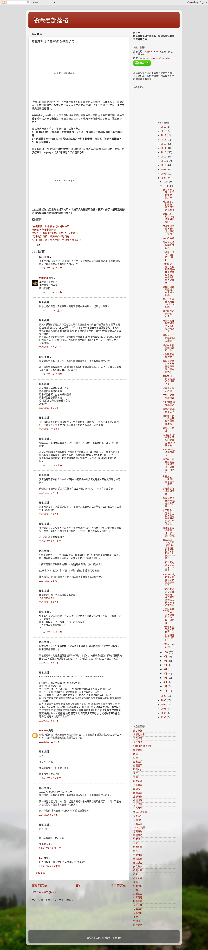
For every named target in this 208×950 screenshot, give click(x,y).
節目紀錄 (137, 730)
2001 (164, 709)
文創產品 (137, 893)
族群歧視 (137, 796)
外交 (135, 843)
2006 (164, 696)
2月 (165, 686)
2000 (164, 713)
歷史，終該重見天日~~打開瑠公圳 (169, 303)
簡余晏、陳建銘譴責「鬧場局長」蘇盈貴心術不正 (168, 466)
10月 (166, 652)
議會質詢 (137, 742)
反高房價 (137, 913)
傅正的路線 (168, 238)
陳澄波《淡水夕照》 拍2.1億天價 (169, 256)
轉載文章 (137, 870)
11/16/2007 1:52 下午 (50, 514)
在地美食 (137, 824)
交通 (135, 758)
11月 (166, 186)
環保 (135, 773)
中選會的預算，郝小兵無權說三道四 (168, 230)
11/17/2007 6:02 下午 (50, 602)
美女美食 (137, 866)
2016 (164, 139)
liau (41, 858)
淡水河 (136, 882)
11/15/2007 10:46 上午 (50, 292)
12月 (166, 181)
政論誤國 (137, 862)
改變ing (137, 769)
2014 (164, 148)
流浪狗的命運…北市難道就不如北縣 (168, 194)
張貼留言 (40, 873)
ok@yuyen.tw (151, 51)
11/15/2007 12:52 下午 (50, 347)
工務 (135, 777)
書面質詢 (137, 831)
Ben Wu (43, 730)
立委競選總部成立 (168, 355)
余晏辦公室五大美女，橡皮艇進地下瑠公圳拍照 (168, 616)
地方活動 (137, 804)
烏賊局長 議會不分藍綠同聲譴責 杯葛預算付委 (169, 440)
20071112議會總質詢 (169, 403)
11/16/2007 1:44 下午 (50, 493)
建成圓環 (137, 859)
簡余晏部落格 (50, 20)
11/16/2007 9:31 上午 (50, 408)
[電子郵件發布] (38, 244)
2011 (163, 161)
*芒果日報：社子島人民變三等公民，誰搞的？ (57, 240)
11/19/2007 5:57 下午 (50, 662)
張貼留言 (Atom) (47, 892)
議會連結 (137, 905)
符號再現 (137, 820)
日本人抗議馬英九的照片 (168, 245)
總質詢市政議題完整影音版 (168, 347)
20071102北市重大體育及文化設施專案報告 (169, 579)
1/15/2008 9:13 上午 (49, 815)
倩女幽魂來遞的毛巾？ (168, 314)
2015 (164, 144)
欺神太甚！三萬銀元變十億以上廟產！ (168, 480)
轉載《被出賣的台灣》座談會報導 (169, 502)
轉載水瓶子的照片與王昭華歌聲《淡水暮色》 (168, 366)
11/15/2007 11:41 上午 (50, 310)
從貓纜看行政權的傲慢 (168, 491)
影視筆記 (137, 835)
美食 (135, 917)
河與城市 (137, 909)
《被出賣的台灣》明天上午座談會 (168, 566)
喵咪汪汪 (137, 800)
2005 (164, 700)
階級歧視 (137, 901)
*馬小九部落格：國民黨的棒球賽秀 (50, 236)
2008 (164, 174)
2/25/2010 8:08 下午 (49, 866)
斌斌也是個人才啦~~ (169, 389)
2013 (164, 152)
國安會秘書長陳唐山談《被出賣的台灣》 (169, 532)
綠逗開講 (137, 925)
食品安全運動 (140, 812)
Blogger (117, 938)
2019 (164, 127)
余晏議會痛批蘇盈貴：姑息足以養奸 (168, 206)
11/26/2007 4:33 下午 (50, 778)
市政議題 (137, 738)
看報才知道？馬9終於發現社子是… (169, 380)
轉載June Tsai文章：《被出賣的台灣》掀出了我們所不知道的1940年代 (169, 549)
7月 (165, 665)
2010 (164, 165)
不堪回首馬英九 (47, 598)
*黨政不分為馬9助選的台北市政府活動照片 (55, 233)
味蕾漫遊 (137, 886)
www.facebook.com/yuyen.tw (155, 58)
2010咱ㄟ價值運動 (142, 746)
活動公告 (137, 793)
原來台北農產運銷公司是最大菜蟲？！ (168, 291)
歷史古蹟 (137, 761)
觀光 (135, 851)
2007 (164, 178)
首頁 (79, 885)
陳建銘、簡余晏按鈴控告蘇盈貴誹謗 (168, 420)
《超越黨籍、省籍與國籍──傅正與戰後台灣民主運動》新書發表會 (169, 273)
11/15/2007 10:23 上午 (50, 268)
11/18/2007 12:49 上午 (50, 632)
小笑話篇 (137, 878)
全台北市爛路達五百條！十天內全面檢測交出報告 (168, 633)
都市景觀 (137, 785)
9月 (165, 656)
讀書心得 (137, 781)
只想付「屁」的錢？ (169, 645)
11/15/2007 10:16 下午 (50, 374)
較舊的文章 (118, 885)
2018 (164, 131)
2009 (164, 169)
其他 (135, 890)
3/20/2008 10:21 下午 (50, 848)
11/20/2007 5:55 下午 (50, 721)
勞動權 (136, 921)
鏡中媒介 (137, 750)
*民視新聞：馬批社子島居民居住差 (50, 226)
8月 (165, 661)
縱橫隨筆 (137, 765)
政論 (135, 754)
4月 (165, 678)
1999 (164, 717)
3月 (165, 682)
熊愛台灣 (137, 855)
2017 (164, 135)
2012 (164, 157)
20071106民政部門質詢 (169, 452)
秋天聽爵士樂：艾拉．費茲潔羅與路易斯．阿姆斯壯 (168, 517)
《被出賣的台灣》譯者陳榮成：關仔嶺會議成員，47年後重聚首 (169, 597)
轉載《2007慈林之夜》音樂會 (169, 338)
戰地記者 (43, 278)
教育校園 (137, 839)
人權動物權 (139, 734)
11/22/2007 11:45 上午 (50, 742)
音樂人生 (137, 816)
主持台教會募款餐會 (168, 396)
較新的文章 (39, 885)
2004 (164, 704)
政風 (135, 874)
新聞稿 (136, 789)
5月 (165, 673)
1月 (165, 690)
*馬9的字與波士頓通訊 (44, 229)
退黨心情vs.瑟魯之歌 (169, 410)
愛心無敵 (137, 808)
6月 (165, 669)
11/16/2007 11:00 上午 (50, 429)
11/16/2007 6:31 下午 (50, 541)
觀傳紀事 (137, 847)
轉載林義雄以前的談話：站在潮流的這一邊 (168, 325)
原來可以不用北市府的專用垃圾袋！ (168, 218)
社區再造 (137, 897)
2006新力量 (139, 827)
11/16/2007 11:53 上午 (50, 465)
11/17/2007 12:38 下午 (50, 581)
